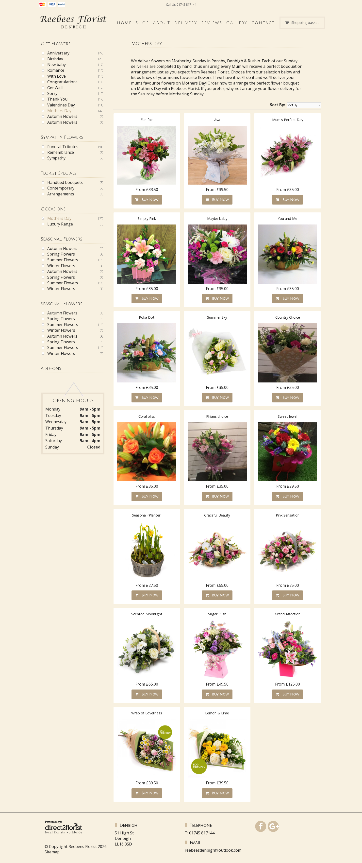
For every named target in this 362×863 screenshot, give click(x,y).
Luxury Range (60, 224)
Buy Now (148, 200)
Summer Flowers (62, 259)
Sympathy (56, 158)
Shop (142, 23)
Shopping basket (305, 22)
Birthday (55, 59)
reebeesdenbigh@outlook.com (213, 850)
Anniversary (58, 53)
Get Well (55, 87)
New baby (56, 64)
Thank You (57, 99)
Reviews (211, 23)
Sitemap (52, 852)
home (124, 23)
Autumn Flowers (62, 116)
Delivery (185, 23)
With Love (56, 76)
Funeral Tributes (62, 146)
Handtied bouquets (65, 182)
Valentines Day (61, 105)
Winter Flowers (61, 265)
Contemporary (60, 188)
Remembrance (60, 152)
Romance (55, 70)
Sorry (52, 93)
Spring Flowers (61, 254)
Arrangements (60, 194)
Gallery (236, 23)
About (161, 23)
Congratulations (62, 82)
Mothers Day (59, 110)
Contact (263, 23)
